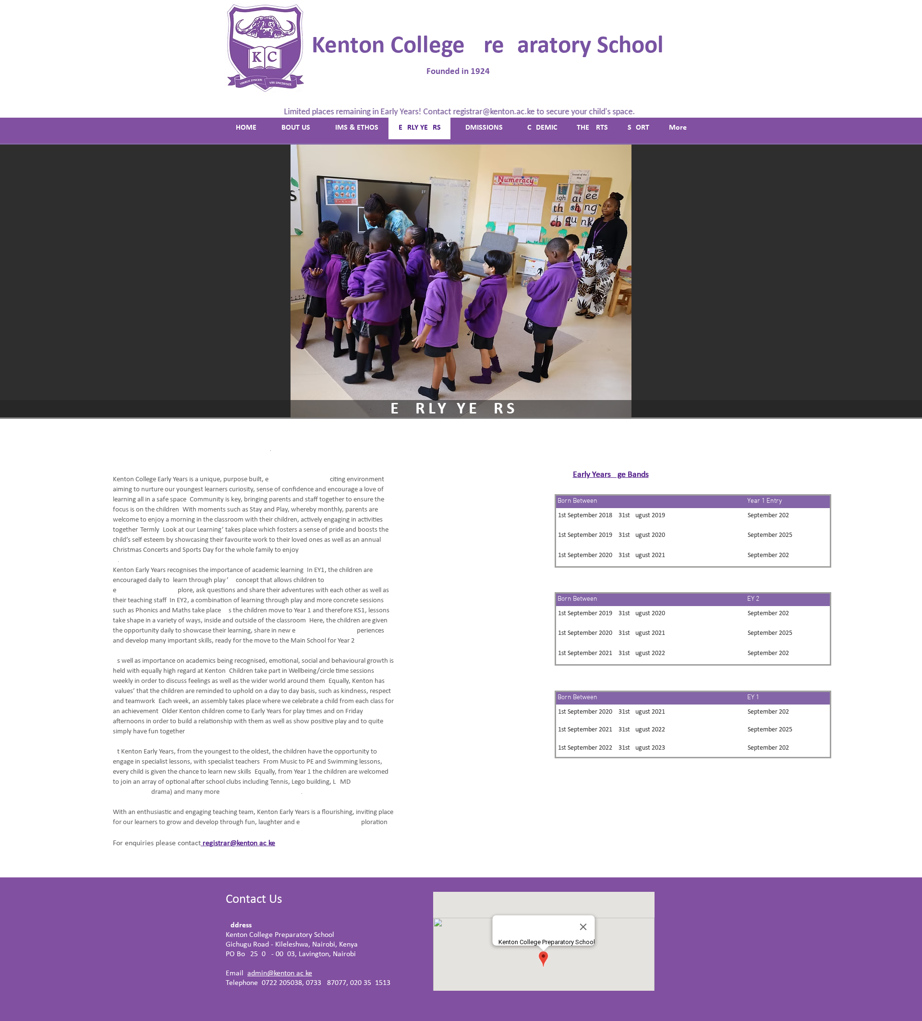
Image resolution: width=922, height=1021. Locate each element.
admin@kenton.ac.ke (279, 973)
